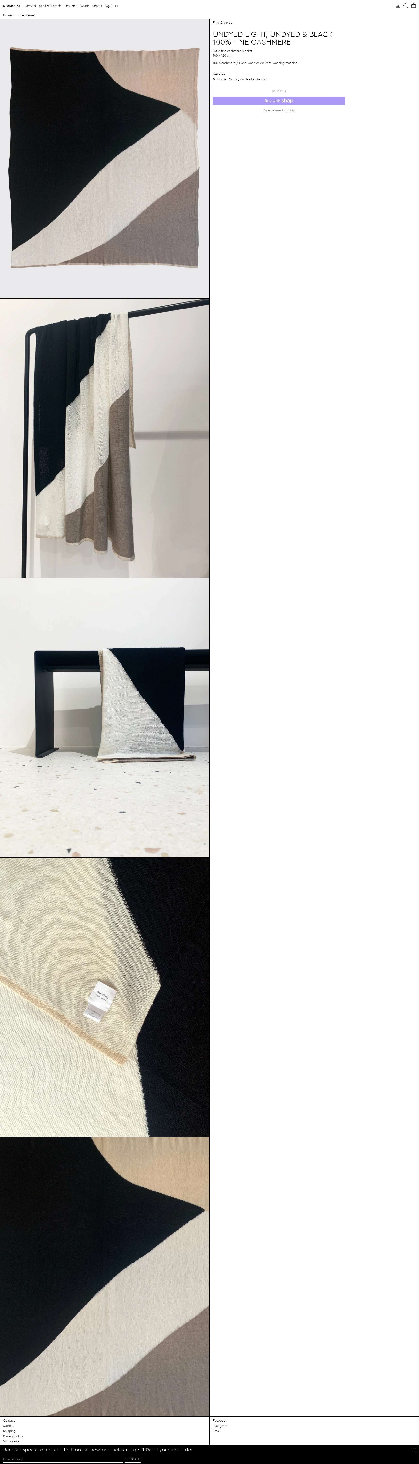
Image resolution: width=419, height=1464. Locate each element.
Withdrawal (11, 1441)
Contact (9, 1420)
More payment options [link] (279, 110)
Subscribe (133, 1459)
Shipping (234, 79)
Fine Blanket (26, 15)
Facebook (220, 1420)
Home (7, 15)
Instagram (220, 1425)
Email (216, 1430)
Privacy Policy (13, 1436)
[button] (405, 5)
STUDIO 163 (11, 5)
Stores (7, 1425)
